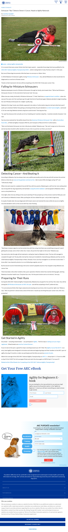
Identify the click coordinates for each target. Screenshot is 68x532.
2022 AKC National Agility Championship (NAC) (15, 70)
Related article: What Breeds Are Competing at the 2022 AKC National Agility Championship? (28, 362)
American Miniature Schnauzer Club (42, 120)
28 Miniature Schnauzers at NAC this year (19, 284)
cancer (4, 64)
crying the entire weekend (37, 188)
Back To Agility (6, 7)
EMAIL (35, 431)
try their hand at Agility (53, 108)
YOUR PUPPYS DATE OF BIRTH (39, 441)
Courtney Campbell (8, 13)
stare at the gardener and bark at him (24, 180)
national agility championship (15, 64)
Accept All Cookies (33, 519)
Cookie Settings (33, 529)
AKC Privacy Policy (63, 465)
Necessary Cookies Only (32, 524)
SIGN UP (48, 460)
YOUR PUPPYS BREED (37, 436)
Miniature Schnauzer (33, 76)
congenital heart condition (52, 96)
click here (53, 462)
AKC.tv (45, 356)
